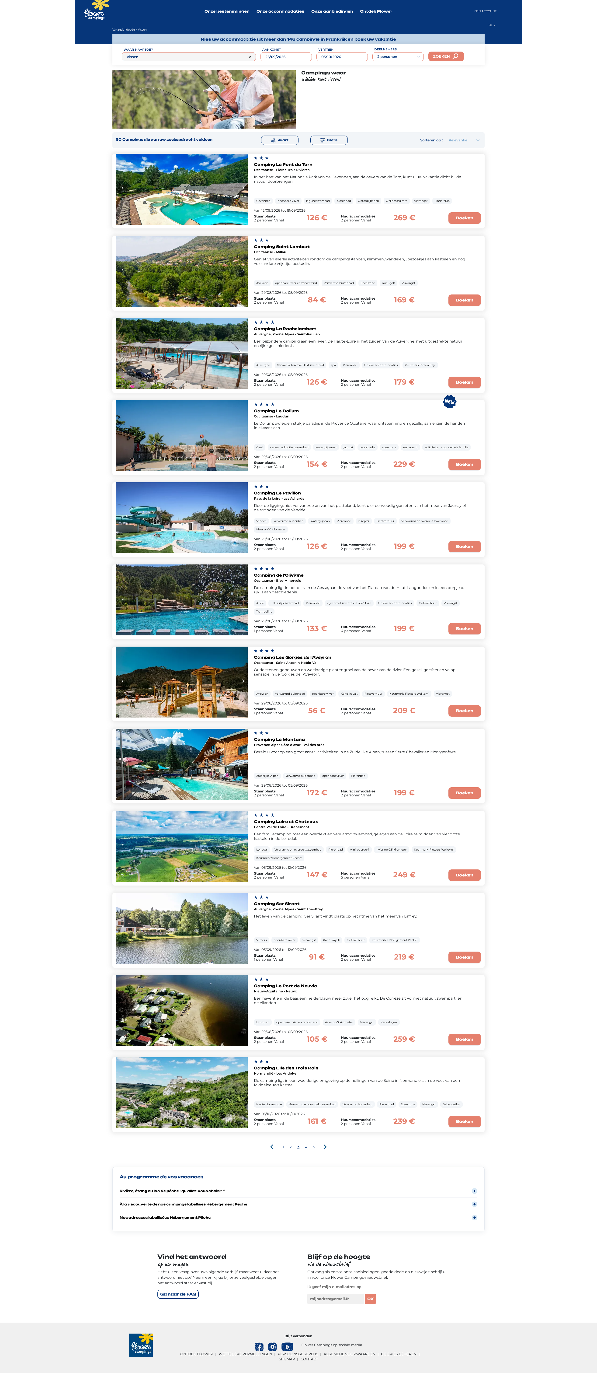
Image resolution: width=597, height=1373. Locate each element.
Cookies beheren (399, 1354)
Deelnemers (385, 49)
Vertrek (325, 49)
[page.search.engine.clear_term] (250, 56)
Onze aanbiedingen (332, 11)
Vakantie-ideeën (123, 29)
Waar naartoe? (138, 49)
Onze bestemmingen (227, 11)
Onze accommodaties (280, 11)
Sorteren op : (431, 140)
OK (370, 1299)
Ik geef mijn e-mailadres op (334, 1287)
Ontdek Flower (376, 11)
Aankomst (271, 49)
